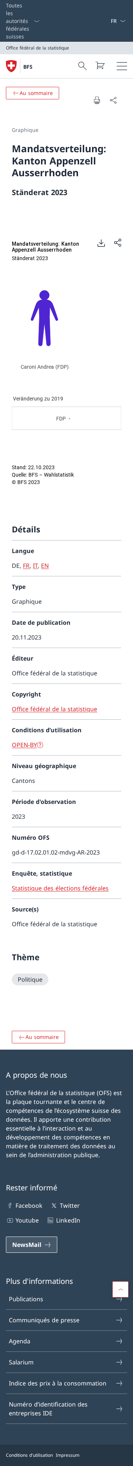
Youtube (27, 1220)
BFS (28, 66)
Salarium (21, 1362)
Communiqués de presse (44, 1320)
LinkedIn (68, 1220)
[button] (120, 1289)
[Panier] (99, 65)
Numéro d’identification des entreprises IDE (48, 1408)
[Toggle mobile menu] (122, 66)
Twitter (69, 1205)
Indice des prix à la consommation (57, 1383)
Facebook (29, 1205)
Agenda (19, 1341)
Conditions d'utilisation (29, 1455)
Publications (26, 1299)
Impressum (67, 1455)
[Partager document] (113, 100)
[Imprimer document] (97, 100)
